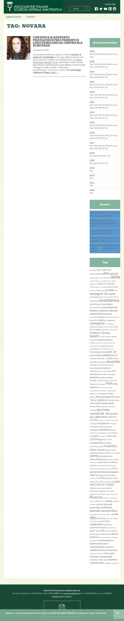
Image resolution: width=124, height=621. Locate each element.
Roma (98, 501)
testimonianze (98, 543)
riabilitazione (95, 494)
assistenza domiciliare (101, 304)
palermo (93, 465)
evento (101, 377)
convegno (95, 348)
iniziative (105, 429)
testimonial (94, 541)
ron (103, 501)
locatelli (108, 440)
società (101, 521)
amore (92, 290)
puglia (116, 481)
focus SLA (108, 387)
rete (112, 491)
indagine (113, 424)
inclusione (103, 423)
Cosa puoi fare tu (82, 12)
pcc (109, 469)
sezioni (109, 514)
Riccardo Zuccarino (110, 494)
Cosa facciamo (59, 12)
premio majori (112, 478)
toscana (112, 550)
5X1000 (93, 270)
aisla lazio (106, 281)
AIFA (108, 278)
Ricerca (96, 497)
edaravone (95, 374)
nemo (94, 456)
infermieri (94, 426)
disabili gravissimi (98, 362)
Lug (115, 54)
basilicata (94, 317)
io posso (102, 436)
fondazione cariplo (98, 391)
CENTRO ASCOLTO (110, 330)
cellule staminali (105, 327)
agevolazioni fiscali (98, 278)
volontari (112, 559)
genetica (105, 406)
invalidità (94, 436)
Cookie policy (58, 596)
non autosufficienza (101, 458)
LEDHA (94, 439)
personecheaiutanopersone (104, 473)
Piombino (112, 475)
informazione (105, 426)
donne (101, 371)
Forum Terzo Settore (105, 398)
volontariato (97, 562)
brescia (93, 320)
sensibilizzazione (97, 514)
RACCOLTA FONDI (102, 484)
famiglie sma (95, 380)
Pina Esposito (101, 475)
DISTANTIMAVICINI (106, 365)
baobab (108, 313)
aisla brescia (95, 281)
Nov (102, 67)
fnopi (101, 387)
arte (115, 290)
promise (108, 482)
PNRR (102, 478)
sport (92, 530)
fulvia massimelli (104, 403)
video (100, 560)
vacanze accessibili (101, 556)
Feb (96, 54)
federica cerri (107, 380)
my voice (116, 453)
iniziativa (94, 429)
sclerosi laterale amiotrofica (103, 508)
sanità (116, 501)
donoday (108, 371)
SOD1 (108, 521)
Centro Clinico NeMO (100, 334)
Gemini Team (95, 406)
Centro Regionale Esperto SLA (57, 61)
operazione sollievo (108, 462)
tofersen (103, 550)
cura (92, 355)
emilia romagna (108, 374)
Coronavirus (97, 351)
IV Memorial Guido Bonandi (102, 238)
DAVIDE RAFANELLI (98, 358)
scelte (92, 504)
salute (109, 501)
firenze (93, 384)
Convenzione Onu (107, 349)
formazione (103, 397)
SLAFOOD (101, 518)
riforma (93, 501)
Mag (108, 54)
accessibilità (96, 274)
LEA (115, 436)
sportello (100, 530)
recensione (100, 488)
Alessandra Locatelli (98, 287)
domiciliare (94, 368)
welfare (108, 563)
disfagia (93, 365)
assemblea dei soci (98, 297)
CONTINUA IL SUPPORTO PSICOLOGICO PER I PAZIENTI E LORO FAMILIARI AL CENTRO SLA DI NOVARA (58, 41)
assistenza (109, 300)
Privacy (68, 596)
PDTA (114, 468)
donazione (105, 368)
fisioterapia (100, 384)
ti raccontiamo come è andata (102, 547)
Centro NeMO (105, 337)
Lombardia (97, 442)
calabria (101, 320)
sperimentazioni (98, 527)
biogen (101, 317)
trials (106, 553)
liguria (102, 439)
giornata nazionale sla (100, 411)
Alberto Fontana (106, 283)
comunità (94, 346)
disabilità (113, 361)
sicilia (115, 514)
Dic (106, 67)
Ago (92, 57)
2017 (98, 270)
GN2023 (112, 417)
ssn (107, 531)
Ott (99, 67)
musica (108, 453)
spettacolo (111, 528)
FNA (109, 383)
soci (96, 521)
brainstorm (114, 317)
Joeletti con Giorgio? (99, 230)
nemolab (103, 456)
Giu (112, 54)
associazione (96, 307)
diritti (109, 358)
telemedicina (106, 534)
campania (110, 320)
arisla (110, 290)
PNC (98, 478)
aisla (115, 276)
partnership (103, 469)
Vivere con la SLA (36, 12)
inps (114, 430)
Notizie (100, 12)
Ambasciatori (13, 17)
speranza (108, 524)
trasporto (93, 553)
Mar (100, 54)
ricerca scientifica (110, 498)
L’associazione (14, 12)
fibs (115, 380)
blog (107, 317)
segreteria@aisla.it (72, 593)
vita (105, 559)
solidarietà (96, 524)
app (104, 290)
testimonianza (106, 540)
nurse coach (112, 459)
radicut (93, 488)
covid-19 (110, 352)
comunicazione (108, 343)
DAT (115, 355)
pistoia (93, 478)
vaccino (94, 559)
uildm (112, 553)
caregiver (97, 323)
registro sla (104, 491)
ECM (114, 371)
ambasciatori (112, 287)
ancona (98, 290)
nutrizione (94, 462)
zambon (115, 563)
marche (101, 449)
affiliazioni (110, 273)
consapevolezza (105, 346)
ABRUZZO (106, 270)
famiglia (109, 377)
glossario (101, 417)
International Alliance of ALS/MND (104, 433)
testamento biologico (108, 537)
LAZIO (108, 436)
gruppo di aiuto (104, 420)
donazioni (94, 371)
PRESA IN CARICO (97, 482)
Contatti (30, 17)
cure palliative (104, 355)
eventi (93, 377)
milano (101, 453)
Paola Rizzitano (104, 466)
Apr (104, 54)
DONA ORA (110, 4)
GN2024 (94, 420)
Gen (92, 54)
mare (108, 450)
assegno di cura (102, 293)
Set (95, 67)
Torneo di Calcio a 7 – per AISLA (104, 213)
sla (93, 517)
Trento (100, 553)
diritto (115, 358)
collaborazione (96, 343)
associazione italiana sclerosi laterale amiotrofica (104, 310)
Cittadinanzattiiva (103, 339)
